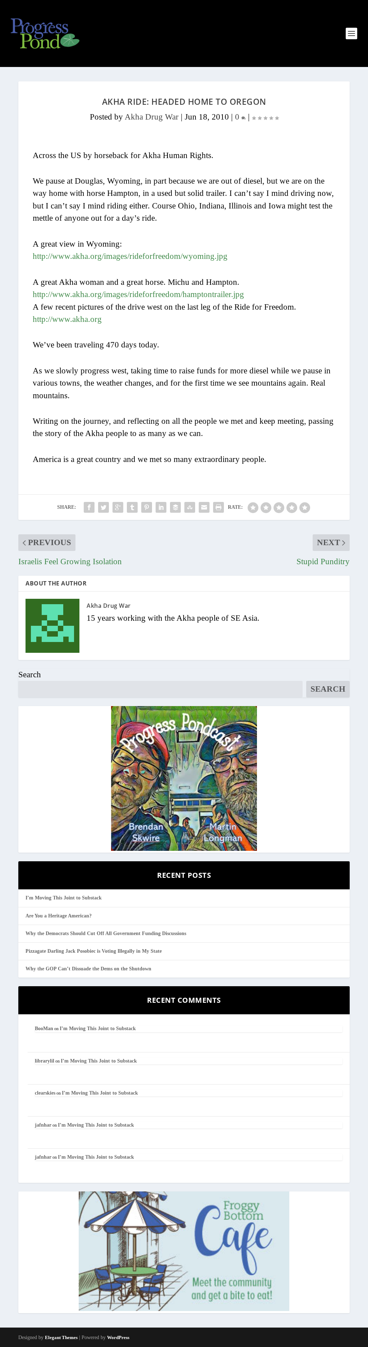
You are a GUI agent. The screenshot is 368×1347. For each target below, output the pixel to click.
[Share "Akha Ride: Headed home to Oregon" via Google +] (118, 507)
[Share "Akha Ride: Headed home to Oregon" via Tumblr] (132, 507)
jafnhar (43, 1125)
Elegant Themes (61, 1337)
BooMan (44, 1028)
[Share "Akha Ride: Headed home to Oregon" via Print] (218, 507)
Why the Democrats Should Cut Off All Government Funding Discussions (106, 933)
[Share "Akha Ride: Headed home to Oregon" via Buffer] (175, 507)
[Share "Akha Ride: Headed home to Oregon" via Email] (204, 507)
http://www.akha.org (67, 319)
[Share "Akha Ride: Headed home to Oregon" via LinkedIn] (161, 507)
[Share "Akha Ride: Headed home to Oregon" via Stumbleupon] (190, 507)
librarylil (44, 1061)
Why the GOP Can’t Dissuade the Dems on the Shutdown (88, 968)
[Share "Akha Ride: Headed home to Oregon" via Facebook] (89, 507)
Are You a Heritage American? (59, 916)
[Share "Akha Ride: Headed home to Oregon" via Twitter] (103, 507)
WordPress (118, 1337)
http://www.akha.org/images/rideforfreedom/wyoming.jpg (130, 256)
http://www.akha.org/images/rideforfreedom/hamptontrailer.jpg (138, 294)
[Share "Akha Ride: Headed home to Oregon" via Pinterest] (146, 507)
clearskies (45, 1093)
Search (29, 674)
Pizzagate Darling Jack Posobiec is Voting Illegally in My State (94, 951)
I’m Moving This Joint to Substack (64, 898)
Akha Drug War (152, 116)
